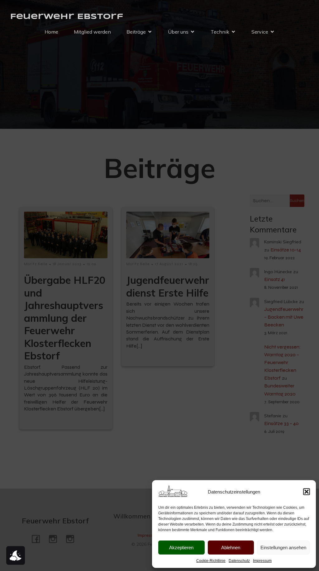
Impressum (262, 561)
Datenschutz (239, 561)
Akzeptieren (181, 547)
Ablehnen (230, 547)
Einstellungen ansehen (283, 547)
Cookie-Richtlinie (211, 561)
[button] (306, 492)
